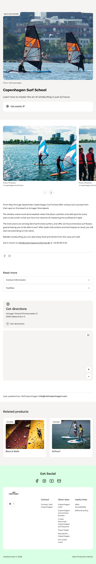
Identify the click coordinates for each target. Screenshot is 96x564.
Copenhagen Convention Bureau (64, 513)
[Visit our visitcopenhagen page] (37, 481)
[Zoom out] (89, 376)
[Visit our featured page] (52, 481)
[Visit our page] (44, 481)
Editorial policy (81, 510)
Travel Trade (63, 530)
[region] (48, 355)
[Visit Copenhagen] (13, 493)
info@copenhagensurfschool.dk (34, 243)
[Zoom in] (89, 369)
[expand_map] (88, 335)
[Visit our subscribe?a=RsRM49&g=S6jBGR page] (59, 481)
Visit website (16, 106)
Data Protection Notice (82, 557)
